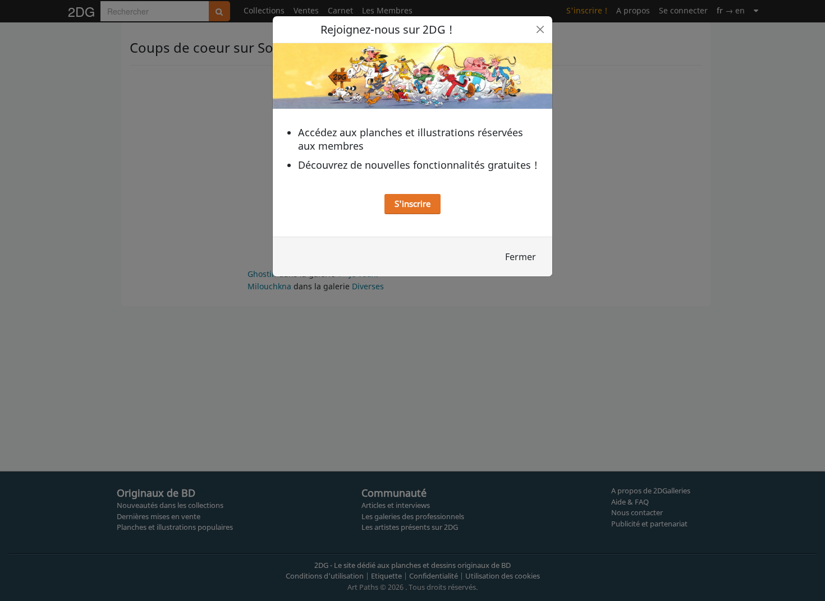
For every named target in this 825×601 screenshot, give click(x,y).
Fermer (520, 257)
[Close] (540, 29)
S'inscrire (412, 203)
